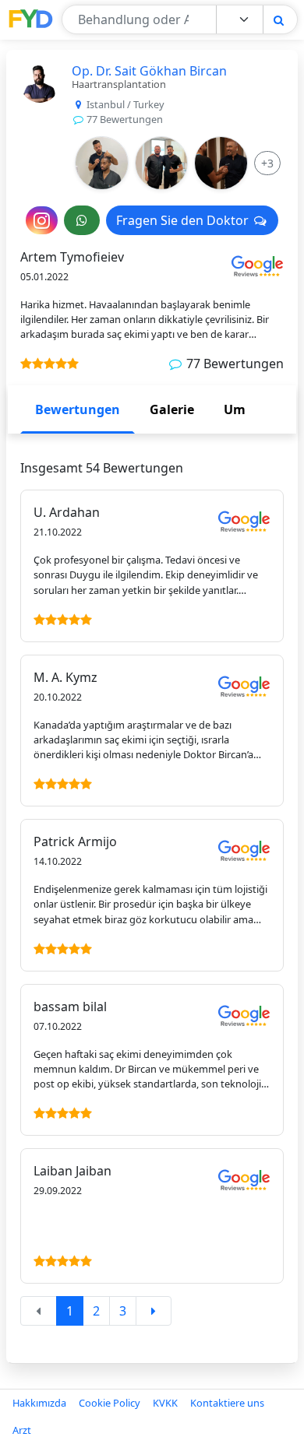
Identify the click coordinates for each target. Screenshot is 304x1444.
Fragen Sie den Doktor (184, 220)
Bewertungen (77, 409)
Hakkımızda (39, 1403)
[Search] (279, 20)
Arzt (21, 1430)
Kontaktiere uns (227, 1403)
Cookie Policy (109, 1403)
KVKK (165, 1403)
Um (235, 409)
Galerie (172, 409)
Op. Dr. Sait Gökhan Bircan (149, 70)
